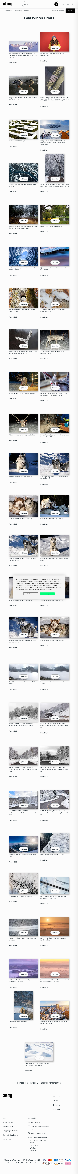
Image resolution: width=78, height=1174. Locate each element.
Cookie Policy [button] (54, 587)
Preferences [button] (49, 589)
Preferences (30, 594)
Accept (47, 594)
